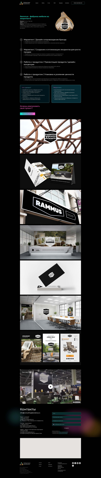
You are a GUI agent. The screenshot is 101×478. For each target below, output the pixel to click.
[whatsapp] (77, 463)
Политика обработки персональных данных (61, 467)
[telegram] (75, 463)
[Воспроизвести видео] (50, 386)
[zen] (80, 463)
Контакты (50, 466)
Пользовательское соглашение (62, 471)
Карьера (50, 464)
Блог (55, 2)
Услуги (40, 462)
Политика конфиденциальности (62, 463)
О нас (40, 466)
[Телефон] (73, 466)
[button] (78, 3)
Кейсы (40, 464)
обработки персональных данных (63, 431)
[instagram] (73, 463)
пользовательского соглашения (63, 433)
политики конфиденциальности (63, 432)
